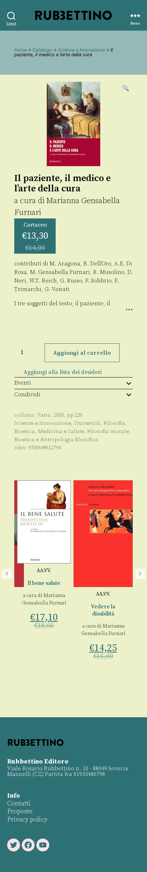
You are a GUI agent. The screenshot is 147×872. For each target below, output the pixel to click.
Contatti (19, 803)
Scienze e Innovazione (81, 50)
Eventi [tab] (22, 382)
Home (20, 50)
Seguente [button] (140, 574)
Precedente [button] (7, 574)
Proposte (19, 811)
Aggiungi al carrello (82, 352)
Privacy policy (27, 819)
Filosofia (114, 423)
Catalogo (42, 50)
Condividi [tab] (27, 394)
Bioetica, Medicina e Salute (49, 431)
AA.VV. (44, 570)
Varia (44, 415)
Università (87, 423)
